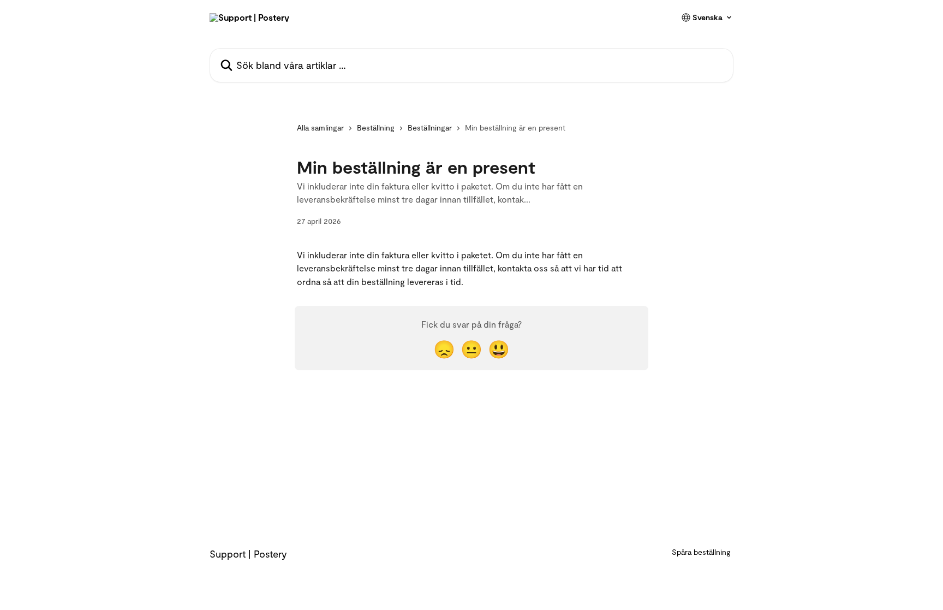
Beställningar (430, 127)
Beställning (376, 127)
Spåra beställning (701, 551)
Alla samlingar (320, 127)
